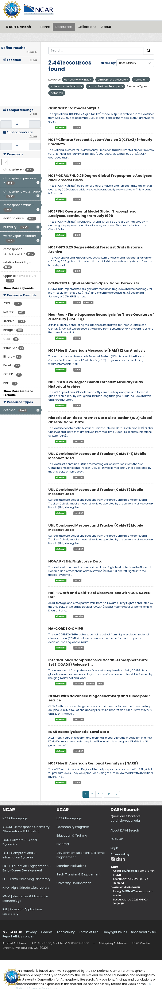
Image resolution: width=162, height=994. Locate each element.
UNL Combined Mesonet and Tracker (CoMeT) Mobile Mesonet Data (95, 491)
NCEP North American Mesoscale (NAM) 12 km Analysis (96, 350)
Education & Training (72, 835)
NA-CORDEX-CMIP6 (65, 628)
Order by (108, 63)
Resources (64, 26)
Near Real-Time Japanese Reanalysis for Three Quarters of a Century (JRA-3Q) (101, 316)
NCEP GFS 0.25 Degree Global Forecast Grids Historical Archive (96, 249)
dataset (60, 127)
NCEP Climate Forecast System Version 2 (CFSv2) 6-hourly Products (100, 142)
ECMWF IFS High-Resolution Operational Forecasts (93, 283)
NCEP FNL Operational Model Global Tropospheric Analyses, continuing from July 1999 (92, 213)
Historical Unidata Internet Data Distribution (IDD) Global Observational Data (100, 420)
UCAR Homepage (69, 818)
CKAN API (117, 839)
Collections (87, 26)
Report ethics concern (19, 936)
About (106, 26)
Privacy (31, 932)
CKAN (118, 859)
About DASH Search (125, 830)
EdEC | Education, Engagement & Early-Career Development (27, 868)
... (103, 793)
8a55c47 (128, 891)
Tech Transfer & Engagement (79, 874)
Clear (33, 60)
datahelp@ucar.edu (125, 820)
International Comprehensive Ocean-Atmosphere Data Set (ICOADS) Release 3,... (98, 662)
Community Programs (73, 827)
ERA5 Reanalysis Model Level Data (78, 731)
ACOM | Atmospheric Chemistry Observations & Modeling (26, 829)
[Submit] (148, 50)
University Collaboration (74, 883)
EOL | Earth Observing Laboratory (26, 879)
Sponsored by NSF (144, 932)
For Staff (63, 844)
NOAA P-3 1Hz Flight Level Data (75, 561)
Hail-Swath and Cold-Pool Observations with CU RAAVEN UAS (99, 595)
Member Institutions (71, 866)
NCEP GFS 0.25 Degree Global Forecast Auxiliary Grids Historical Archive (95, 384)
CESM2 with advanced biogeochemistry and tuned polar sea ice (99, 698)
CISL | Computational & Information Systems (20, 855)
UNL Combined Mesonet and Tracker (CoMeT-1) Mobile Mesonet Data (97, 456)
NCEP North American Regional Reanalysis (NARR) (93, 763)
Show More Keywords (18, 288)
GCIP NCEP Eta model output (73, 108)
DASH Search (18, 26)
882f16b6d (129, 871)
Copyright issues (115, 932)
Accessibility (66, 932)
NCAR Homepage (15, 818)
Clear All (32, 52)
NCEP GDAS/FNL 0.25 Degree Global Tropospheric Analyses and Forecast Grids (100, 177)
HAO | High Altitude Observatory (26, 888)
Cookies (47, 932)
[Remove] (91, 79)
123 (109, 794)
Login (114, 848)
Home (45, 26)
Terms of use (89, 932)
